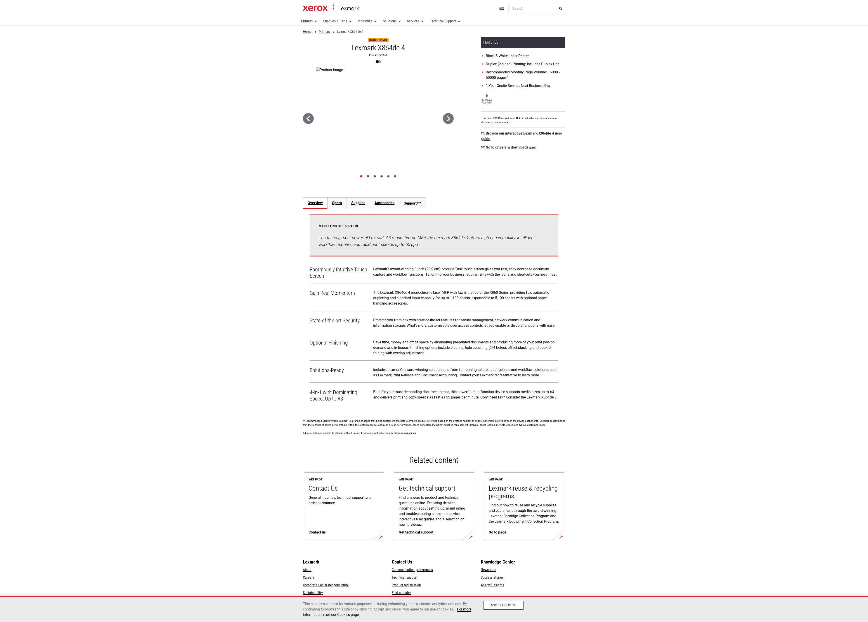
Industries (365, 21)
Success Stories (492, 577)
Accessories (384, 203)
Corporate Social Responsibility (326, 585)
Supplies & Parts (335, 21)
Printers (307, 21)
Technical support (404, 577)
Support (410, 203)
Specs (337, 203)
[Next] (448, 118)
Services (413, 21)
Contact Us (402, 562)
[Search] (560, 8)
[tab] (361, 176)
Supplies (358, 203)
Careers (308, 577)
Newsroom (488, 570)
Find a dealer (401, 593)
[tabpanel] (434, 311)
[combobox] (537, 8)
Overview (315, 203)
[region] (434, 609)
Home (331, 7)
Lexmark (311, 562)
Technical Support (443, 21)
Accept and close (504, 605)
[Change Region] (501, 8)
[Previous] (308, 118)
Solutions (389, 21)
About (307, 570)
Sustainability (313, 593)
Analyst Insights (492, 585)
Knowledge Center (498, 562)
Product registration (406, 585)
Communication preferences (412, 570)
